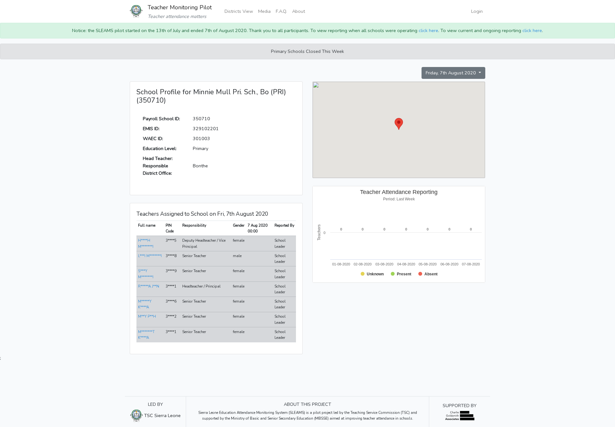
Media (264, 11)
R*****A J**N (148, 286)
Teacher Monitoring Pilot (180, 7)
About (298, 11)
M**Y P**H (147, 316)
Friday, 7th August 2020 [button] (451, 73)
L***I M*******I (150, 255)
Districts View (239, 11)
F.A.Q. (281, 11)
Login (477, 11)
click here (428, 30)
